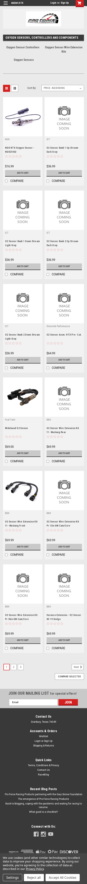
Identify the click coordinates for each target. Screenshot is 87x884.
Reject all (34, 877)
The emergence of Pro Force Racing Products (43, 799)
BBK (49, 419)
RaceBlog (43, 774)
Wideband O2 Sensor (16, 428)
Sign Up (65, 2)
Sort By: (31, 87)
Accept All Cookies (62, 877)
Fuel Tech (10, 419)
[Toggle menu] (5, 5)
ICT (48, 139)
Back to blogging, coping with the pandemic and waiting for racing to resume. (43, 805)
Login (53, 2)
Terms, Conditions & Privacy (43, 765)
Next (77, 667)
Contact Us (43, 770)
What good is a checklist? (43, 811)
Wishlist (43, 736)
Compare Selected (69, 676)
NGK (7, 139)
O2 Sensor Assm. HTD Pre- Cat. (64, 334)
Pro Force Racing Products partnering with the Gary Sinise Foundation (43, 794)
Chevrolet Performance (58, 326)
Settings (12, 877)
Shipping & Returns (43, 745)
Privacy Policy (35, 869)
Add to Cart (23, 173)
